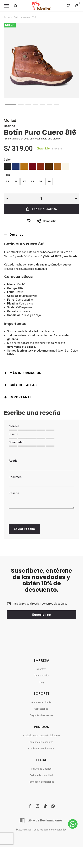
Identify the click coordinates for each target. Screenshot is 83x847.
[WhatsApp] (73, 824)
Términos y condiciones (41, 782)
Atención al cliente (41, 702)
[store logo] (41, 6)
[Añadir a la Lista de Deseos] (29, 220)
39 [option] (40, 181)
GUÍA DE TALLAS (23, 385)
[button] (10, 105)
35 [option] (7, 181)
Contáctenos (41, 709)
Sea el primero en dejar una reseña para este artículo (33, 138)
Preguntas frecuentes (41, 715)
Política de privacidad (41, 775)
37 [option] (24, 181)
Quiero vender (41, 675)
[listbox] (41, 167)
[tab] (41, 235)
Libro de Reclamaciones (45, 820)
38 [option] (32, 181)
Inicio (7, 17)
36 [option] (15, 181)
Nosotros (41, 669)
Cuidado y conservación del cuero (41, 735)
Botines (9, 126)
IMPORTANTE (21, 397)
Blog (41, 682)
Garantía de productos (41, 742)
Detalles (17, 234)
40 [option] (49, 181)
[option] (7, 166)
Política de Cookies (41, 768)
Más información (26, 373)
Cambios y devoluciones (41, 748)
